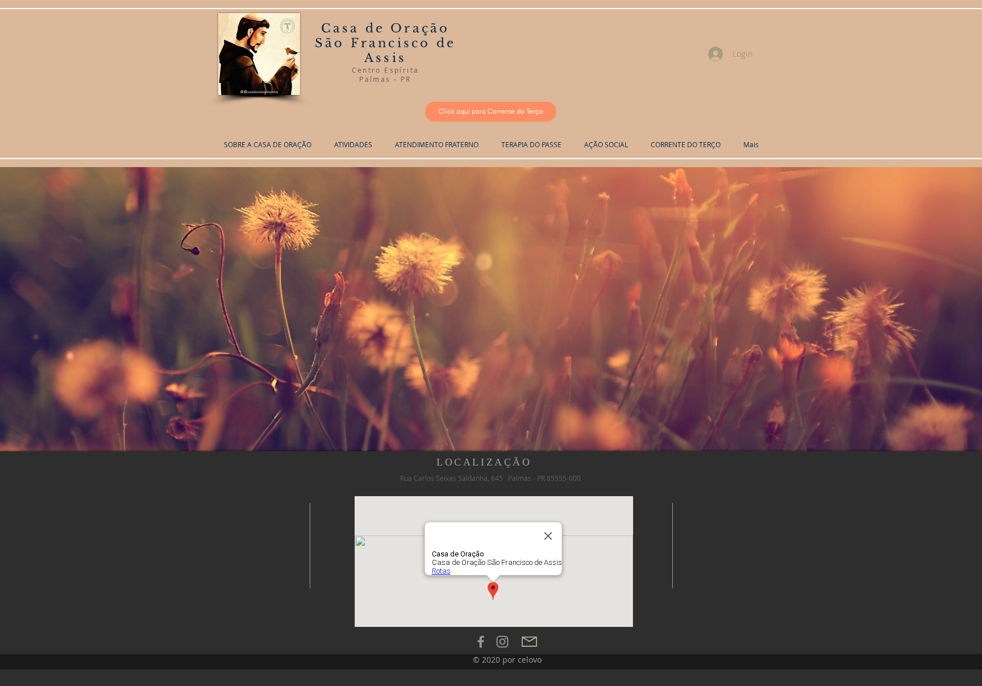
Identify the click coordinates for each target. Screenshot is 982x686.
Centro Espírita (385, 69)
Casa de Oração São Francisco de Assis (385, 43)
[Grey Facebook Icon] (481, 642)
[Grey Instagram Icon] (502, 642)
